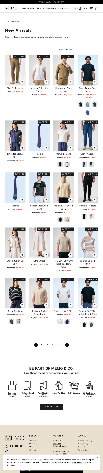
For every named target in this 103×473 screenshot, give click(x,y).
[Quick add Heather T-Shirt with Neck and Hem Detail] (70, 255)
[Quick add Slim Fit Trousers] (22, 82)
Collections (63, 8)
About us (32, 441)
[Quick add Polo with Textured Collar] (70, 200)
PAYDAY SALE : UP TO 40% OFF (51, 2)
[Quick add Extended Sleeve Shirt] (22, 148)
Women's (50, 8)
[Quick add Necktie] (46, 148)
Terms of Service (84, 450)
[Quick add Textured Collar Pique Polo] (46, 305)
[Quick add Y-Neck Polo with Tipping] (46, 82)
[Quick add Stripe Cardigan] (22, 305)
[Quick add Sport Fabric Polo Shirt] (94, 82)
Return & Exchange (60, 446)
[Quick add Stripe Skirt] (46, 255)
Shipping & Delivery (85, 441)
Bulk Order (57, 443)
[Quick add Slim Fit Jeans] (94, 148)
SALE (76, 8)
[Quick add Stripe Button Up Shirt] (22, 255)
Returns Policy (83, 447)
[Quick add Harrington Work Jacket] (70, 82)
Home (7, 21)
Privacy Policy (83, 444)
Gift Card (32, 450)
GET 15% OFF (51, 406)
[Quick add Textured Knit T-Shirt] (70, 305)
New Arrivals (28, 8)
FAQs (31, 447)
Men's (39, 8)
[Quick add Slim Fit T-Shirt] (70, 148)
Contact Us (57, 441)
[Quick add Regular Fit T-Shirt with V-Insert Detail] (94, 305)
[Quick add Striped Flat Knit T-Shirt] (46, 200)
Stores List (33, 444)
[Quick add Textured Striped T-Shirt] (94, 255)
